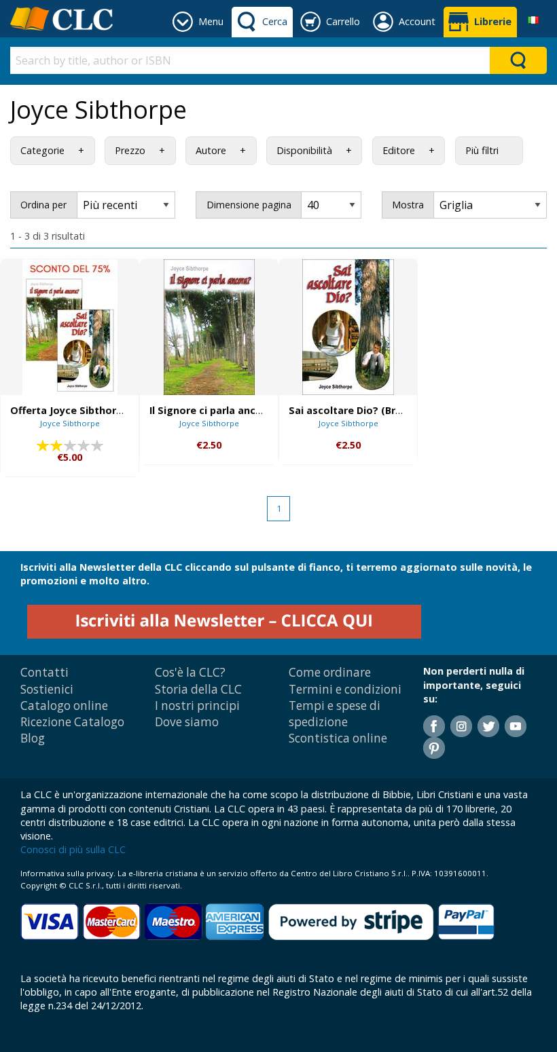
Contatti (44, 672)
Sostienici (46, 689)
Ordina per (43, 204)
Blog (32, 738)
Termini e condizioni (345, 689)
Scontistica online (338, 738)
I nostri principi (197, 705)
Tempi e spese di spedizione (334, 714)
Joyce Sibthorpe (70, 423)
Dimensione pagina (248, 204)
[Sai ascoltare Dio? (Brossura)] (348, 327)
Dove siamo (187, 722)
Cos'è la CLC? (190, 672)
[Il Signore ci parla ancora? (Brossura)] (209, 327)
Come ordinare (330, 672)
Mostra (408, 204)
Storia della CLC (198, 689)
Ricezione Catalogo (72, 722)
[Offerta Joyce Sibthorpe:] (70, 327)
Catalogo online (64, 705)
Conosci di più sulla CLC (73, 849)
